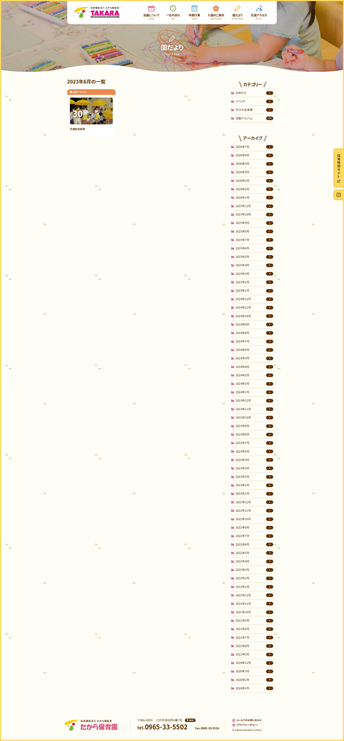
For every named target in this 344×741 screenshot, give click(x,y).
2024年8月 (253, 333)
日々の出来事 (253, 110)
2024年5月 (253, 358)
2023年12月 (253, 401)
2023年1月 (253, 494)
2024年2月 (253, 384)
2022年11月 (253, 511)
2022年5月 (253, 553)
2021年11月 (253, 604)
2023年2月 (253, 485)
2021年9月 (253, 620)
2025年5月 (253, 257)
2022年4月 (253, 561)
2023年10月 (253, 418)
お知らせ (253, 93)
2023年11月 (253, 409)
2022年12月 (253, 502)
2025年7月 (253, 240)
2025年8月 (253, 231)
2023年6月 (253, 451)
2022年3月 (253, 570)
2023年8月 (253, 434)
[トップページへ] (96, 12)
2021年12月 (253, 595)
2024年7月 (253, 341)
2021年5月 (253, 654)
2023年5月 (253, 460)
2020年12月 (253, 663)
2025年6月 (253, 248)
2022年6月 (253, 544)
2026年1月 (253, 198)
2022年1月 (253, 587)
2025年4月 (253, 265)
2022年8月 (253, 527)
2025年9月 (253, 223)
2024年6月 (253, 350)
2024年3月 (253, 375)
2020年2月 (253, 680)
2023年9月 (253, 426)
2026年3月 (253, 181)
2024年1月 (253, 392)
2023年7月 (253, 443)
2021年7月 (253, 638)
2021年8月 (253, 629)
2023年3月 (253, 477)
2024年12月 (253, 299)
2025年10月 (253, 214)
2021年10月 (253, 612)
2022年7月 (253, 536)
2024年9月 (253, 324)
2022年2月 (253, 578)
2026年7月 (253, 147)
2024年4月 (253, 367)
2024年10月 (253, 316)
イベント (253, 101)
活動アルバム (254, 118)
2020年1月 (253, 688)
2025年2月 (253, 282)
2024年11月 (253, 307)
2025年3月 (253, 274)
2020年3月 (253, 671)
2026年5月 (253, 164)
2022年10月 (253, 519)
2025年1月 (253, 291)
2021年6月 (253, 646)
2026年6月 (253, 155)
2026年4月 (253, 172)
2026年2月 (253, 189)
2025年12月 (253, 206)
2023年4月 (253, 468)
